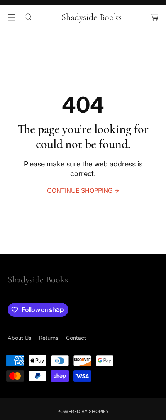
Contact (76, 337)
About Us (19, 337)
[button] (11, 17)
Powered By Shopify (83, 411)
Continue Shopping (80, 190)
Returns (48, 337)
